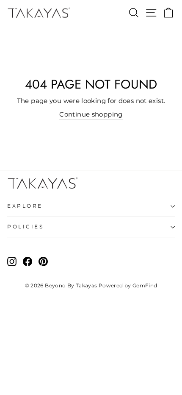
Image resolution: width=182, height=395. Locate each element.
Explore (25, 206)
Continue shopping (90, 114)
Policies (25, 227)
